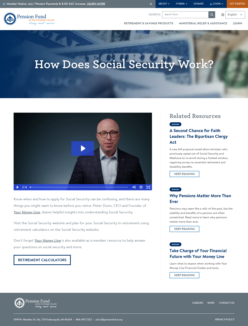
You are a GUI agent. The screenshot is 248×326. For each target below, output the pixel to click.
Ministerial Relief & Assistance (203, 23)
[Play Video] (17, 187)
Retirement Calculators (42, 260)
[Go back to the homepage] (29, 19)
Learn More (96, 4)
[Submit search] (212, 14)
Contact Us (226, 303)
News (211, 303)
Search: (155, 14)
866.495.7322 (84, 320)
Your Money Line (27, 212)
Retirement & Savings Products (148, 23)
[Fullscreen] (148, 187)
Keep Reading (186, 174)
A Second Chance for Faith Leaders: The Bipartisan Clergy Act (199, 137)
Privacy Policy (224, 320)
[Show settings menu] (141, 187)
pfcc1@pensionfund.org (109, 320)
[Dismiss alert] (151, 4)
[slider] (79, 187)
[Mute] (133, 187)
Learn (237, 23)
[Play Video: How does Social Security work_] (82, 148)
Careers (197, 303)
